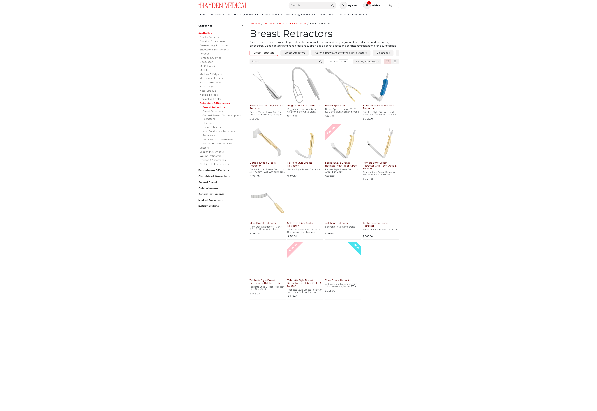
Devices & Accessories (213, 159)
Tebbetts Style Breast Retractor (375, 224)
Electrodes (208, 123)
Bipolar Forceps (209, 37)
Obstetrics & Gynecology (214, 176)
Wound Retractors (210, 155)
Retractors (208, 135)
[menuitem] (203, 15)
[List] (395, 62)
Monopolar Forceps (211, 78)
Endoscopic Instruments (214, 49)
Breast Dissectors (212, 111)
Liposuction (206, 61)
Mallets (204, 70)
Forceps (204, 53)
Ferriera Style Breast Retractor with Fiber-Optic (341, 164)
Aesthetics (205, 33)
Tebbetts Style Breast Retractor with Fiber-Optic (265, 282)
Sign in (392, 5)
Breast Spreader (335, 105)
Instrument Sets (208, 205)
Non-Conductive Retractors (218, 131)
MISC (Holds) (207, 66)
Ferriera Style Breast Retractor (299, 164)
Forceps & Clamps (210, 57)
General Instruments (211, 193)
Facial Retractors (212, 127)
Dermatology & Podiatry (213, 170)
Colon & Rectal (207, 182)
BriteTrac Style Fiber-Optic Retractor (378, 107)
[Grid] (387, 62)
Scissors (204, 147)
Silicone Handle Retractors (218, 143)
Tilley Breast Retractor (338, 280)
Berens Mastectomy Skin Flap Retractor (267, 107)
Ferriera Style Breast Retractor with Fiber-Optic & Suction (379, 165)
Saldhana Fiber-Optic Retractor (300, 224)
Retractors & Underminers (217, 139)
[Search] (332, 5)
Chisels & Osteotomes (212, 41)
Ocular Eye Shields (210, 98)
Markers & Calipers (211, 74)
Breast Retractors (213, 107)
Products (255, 23)
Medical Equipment (210, 200)
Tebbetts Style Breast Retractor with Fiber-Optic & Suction (304, 283)
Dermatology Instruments (215, 45)
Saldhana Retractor (336, 222)
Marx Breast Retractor (263, 222)
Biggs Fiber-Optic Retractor (303, 105)
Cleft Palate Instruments (214, 164)
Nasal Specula (208, 90)
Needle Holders (209, 94)
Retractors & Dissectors (215, 103)
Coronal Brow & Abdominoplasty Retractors (221, 117)
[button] (367, 62)
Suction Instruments (212, 151)
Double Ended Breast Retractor (262, 164)
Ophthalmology (208, 188)
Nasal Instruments (210, 82)
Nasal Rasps (207, 86)
